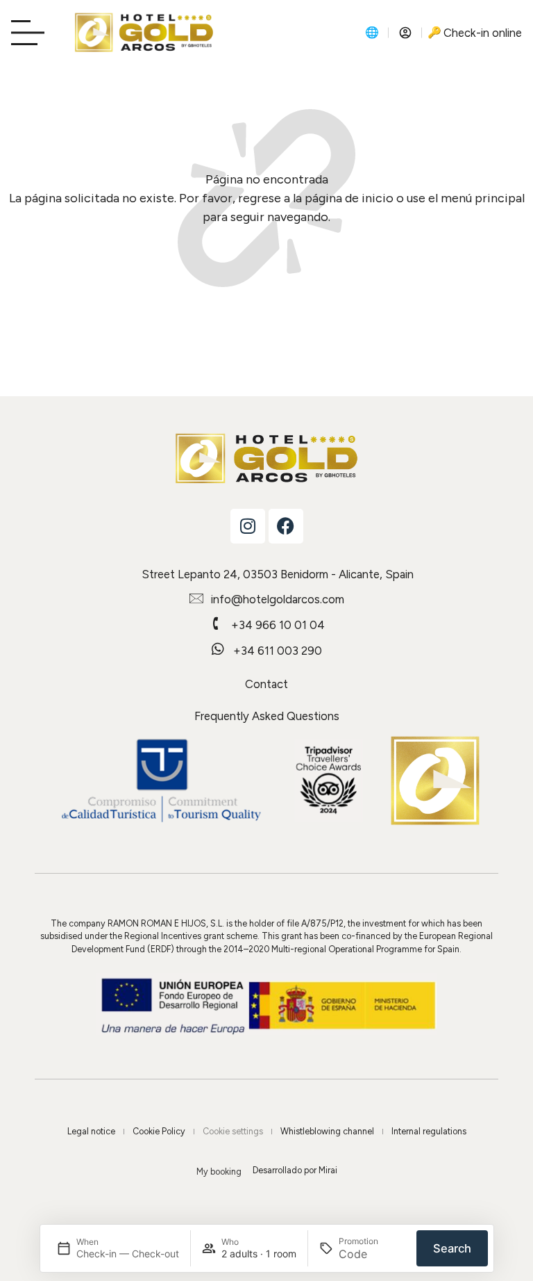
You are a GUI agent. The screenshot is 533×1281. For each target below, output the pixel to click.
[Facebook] (286, 526)
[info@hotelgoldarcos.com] (196, 598)
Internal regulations (428, 1131)
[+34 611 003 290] (218, 649)
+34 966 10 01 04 (278, 625)
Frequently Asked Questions (266, 716)
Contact (266, 684)
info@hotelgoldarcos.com (277, 599)
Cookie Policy (159, 1131)
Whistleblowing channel (327, 1131)
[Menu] (32, 33)
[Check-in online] (434, 32)
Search (452, 1248)
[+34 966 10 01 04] (216, 623)
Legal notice (91, 1131)
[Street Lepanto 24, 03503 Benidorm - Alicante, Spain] (126, 573)
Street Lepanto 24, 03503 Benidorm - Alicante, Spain (278, 574)
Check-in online (482, 33)
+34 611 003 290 (277, 651)
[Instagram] (247, 526)
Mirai (328, 1170)
